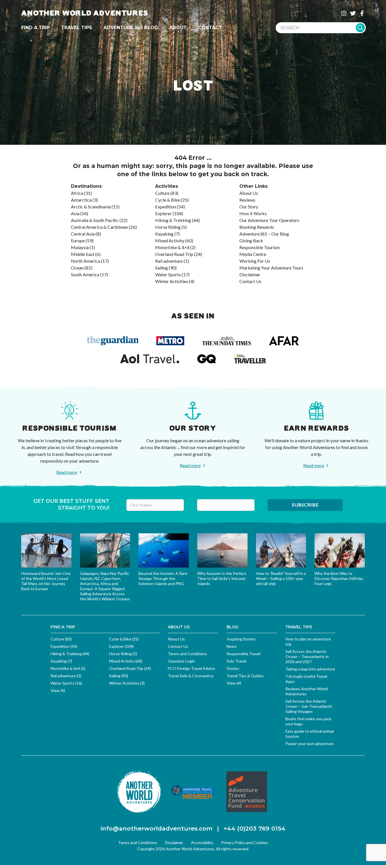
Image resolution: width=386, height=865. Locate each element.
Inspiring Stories (241, 639)
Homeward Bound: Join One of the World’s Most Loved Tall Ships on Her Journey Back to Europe (46, 581)
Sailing (161, 267)
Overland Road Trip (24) (130, 668)
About (178, 27)
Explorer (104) (121, 646)
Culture (162, 193)
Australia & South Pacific (95, 220)
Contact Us (250, 281)
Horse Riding (168, 227)
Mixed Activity (169, 240)
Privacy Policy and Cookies (244, 842)
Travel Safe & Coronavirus (191, 675)
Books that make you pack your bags (308, 721)
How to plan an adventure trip (308, 641)
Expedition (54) (64, 646)
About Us (248, 193)
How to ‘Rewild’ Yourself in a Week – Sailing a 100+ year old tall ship (281, 578)
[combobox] (321, 27)
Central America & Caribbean (99, 227)
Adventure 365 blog (130, 27)
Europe (78, 240)
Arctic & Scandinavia (91, 206)
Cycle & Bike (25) (124, 639)
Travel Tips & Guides (245, 675)
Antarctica (81, 199)
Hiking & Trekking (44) (70, 653)
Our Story (248, 206)
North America (85, 261)
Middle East (82, 254)
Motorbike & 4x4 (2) (68, 668)
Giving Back (251, 240)
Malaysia (80, 247)
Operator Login (181, 661)
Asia (75, 213)
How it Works (253, 213)
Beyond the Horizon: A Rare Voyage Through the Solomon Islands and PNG (162, 578)
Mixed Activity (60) (125, 661)
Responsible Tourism (259, 247)
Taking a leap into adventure (310, 668)
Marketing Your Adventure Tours (271, 267)
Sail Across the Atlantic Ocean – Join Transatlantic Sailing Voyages (309, 706)
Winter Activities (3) (127, 683)
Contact (210, 27)
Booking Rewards (256, 227)
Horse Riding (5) (123, 653)
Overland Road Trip (174, 254)
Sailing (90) (118, 675)
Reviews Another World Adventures (306, 691)
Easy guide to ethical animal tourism (309, 734)
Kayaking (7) (61, 661)
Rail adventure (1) (66, 675)
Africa (77, 193)
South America (85, 274)
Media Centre (252, 254)
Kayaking (164, 233)
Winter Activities (171, 281)
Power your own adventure (309, 743)
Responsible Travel (243, 653)
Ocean (77, 267)
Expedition (165, 206)
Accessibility (202, 842)
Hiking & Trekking (173, 220)
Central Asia (83, 233)
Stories (233, 668)
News (232, 646)
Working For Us (254, 261)
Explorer (163, 213)
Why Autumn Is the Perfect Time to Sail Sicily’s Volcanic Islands (221, 578)
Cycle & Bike (167, 199)
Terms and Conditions (187, 653)
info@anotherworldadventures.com (156, 828)
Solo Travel (236, 661)
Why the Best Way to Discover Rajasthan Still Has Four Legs (339, 578)
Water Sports (168, 274)
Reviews (247, 199)
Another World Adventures (84, 13)
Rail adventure (169, 261)
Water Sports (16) (66, 683)
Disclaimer (249, 274)
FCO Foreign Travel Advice (191, 668)
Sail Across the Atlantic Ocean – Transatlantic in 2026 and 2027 (307, 656)
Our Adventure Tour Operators (269, 220)
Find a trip (35, 27)
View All (58, 690)
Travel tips (76, 27)
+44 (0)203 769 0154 (254, 828)
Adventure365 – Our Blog (264, 233)
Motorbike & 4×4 (172, 247)
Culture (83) (61, 639)
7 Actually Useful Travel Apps (306, 679)
